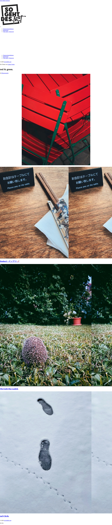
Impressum (5, 30)
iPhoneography (5, 73)
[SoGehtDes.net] (13, 25)
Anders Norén (11, 64)
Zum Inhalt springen (5, 0)
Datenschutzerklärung (8, 29)
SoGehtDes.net (7, 61)
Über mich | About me (8, 31)
